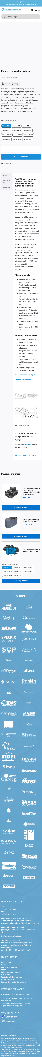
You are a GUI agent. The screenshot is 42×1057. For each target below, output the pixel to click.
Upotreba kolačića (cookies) (11, 977)
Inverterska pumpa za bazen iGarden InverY (31, 520)
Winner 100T (27, 130)
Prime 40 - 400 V (28, 571)
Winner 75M (26, 126)
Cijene (3, 970)
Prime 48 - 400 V (18, 575)
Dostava (4, 965)
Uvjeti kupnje (6, 962)
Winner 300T (28, 139)
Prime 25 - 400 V (18, 567)
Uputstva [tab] (6, 187)
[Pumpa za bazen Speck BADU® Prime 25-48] (11, 551)
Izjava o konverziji (7, 979)
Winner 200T (6, 139)
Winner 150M (6, 135)
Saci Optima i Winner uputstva (26, 455)
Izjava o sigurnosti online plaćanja (13, 982)
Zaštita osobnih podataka (10, 972)
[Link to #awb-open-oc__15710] (39, 10)
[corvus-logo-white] (9, 1016)
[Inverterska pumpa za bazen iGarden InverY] (11, 522)
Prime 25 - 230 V (7, 567)
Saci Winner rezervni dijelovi (25, 375)
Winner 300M (17, 139)
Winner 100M (16, 130)
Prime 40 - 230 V (18, 571)
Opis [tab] (5, 176)
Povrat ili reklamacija (9, 967)
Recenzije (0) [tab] (6, 181)
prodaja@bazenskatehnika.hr (14, 4)
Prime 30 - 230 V (28, 567)
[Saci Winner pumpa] (21, 45)
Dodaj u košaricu (21, 157)
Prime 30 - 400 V (7, 571)
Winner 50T (16, 126)
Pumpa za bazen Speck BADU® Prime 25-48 (31, 550)
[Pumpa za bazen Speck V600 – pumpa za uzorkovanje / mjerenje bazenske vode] (11, 493)
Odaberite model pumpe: (9, 120)
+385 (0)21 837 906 (31, 4)
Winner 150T (18, 135)
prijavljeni (27, 444)
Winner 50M (6, 126)
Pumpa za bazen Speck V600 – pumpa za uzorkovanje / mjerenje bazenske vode (31, 491)
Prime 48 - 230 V (7, 575)
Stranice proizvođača (23, 380)
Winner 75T (6, 130)
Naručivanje (5, 975)
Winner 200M (28, 135)
